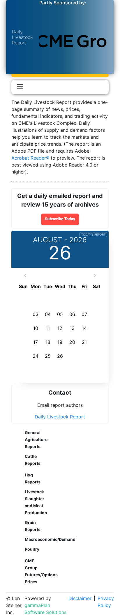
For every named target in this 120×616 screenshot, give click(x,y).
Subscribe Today (60, 219)
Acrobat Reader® (30, 158)
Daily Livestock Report (60, 417)
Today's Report (93, 234)
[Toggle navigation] (18, 87)
